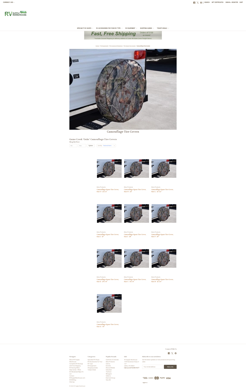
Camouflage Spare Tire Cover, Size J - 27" (108, 236)
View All (108, 380)
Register (235, 2)
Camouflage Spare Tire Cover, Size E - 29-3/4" (108, 281)
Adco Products (110, 361)
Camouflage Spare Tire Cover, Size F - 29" (162, 236)
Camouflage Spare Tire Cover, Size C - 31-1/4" (135, 281)
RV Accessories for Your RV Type (108, 28)
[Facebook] (194, 3)
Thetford (108, 372)
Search (207, 2)
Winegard (109, 374)
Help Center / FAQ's (75, 370)
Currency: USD (8, 2)
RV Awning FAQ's (74, 368)
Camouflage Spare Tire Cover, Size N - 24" (135, 191)
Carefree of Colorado (112, 359)
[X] (198, 3)
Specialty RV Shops (84, 28)
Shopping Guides (146, 28)
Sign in (228, 2)
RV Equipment (130, 28)
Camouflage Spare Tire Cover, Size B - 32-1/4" (162, 281)
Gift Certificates (217, 2)
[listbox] (109, 145)
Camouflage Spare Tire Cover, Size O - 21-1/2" (108, 191)
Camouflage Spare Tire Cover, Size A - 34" (108, 325)
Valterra (108, 376)
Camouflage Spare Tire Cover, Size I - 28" (135, 236)
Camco (108, 364)
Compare (109, 168)
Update (91, 145)
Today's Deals (162, 28)
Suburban (109, 370)
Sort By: (100, 145)
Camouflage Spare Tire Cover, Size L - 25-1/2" (162, 191)
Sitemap (72, 382)
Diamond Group (110, 378)
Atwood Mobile (110, 368)
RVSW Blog (72, 380)
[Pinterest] (201, 3)
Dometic (108, 366)
